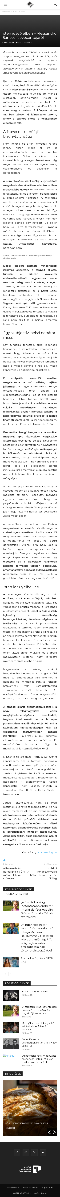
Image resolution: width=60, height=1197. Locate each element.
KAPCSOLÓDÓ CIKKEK (18, 889)
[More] (30, 860)
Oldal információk (30, 1187)
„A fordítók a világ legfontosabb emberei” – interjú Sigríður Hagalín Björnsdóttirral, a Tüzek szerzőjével (38, 910)
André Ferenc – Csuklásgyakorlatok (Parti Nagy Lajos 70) (39, 1042)
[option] (30, 1108)
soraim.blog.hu (47, 852)
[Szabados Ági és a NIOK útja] (11, 962)
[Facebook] (17, 1152)
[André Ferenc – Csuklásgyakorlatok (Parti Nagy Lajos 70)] (11, 1043)
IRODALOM (19, 11)
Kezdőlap (6, 11)
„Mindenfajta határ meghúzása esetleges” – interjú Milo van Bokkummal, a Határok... (39, 1059)
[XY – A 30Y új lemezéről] (11, 995)
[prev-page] (5, 974)
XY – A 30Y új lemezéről (35, 991)
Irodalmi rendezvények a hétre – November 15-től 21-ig (43, 873)
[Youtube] (43, 1152)
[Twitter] (34, 1152)
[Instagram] (26, 1152)
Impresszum (47, 1187)
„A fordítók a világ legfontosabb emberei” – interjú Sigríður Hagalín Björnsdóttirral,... (39, 1010)
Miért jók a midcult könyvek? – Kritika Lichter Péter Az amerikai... (39, 1026)
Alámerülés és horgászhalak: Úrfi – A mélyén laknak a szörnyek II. (16, 873)
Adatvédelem (13, 1187)
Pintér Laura (14, 42)
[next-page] (10, 974)
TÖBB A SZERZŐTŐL (17, 894)
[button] (5, 4)
